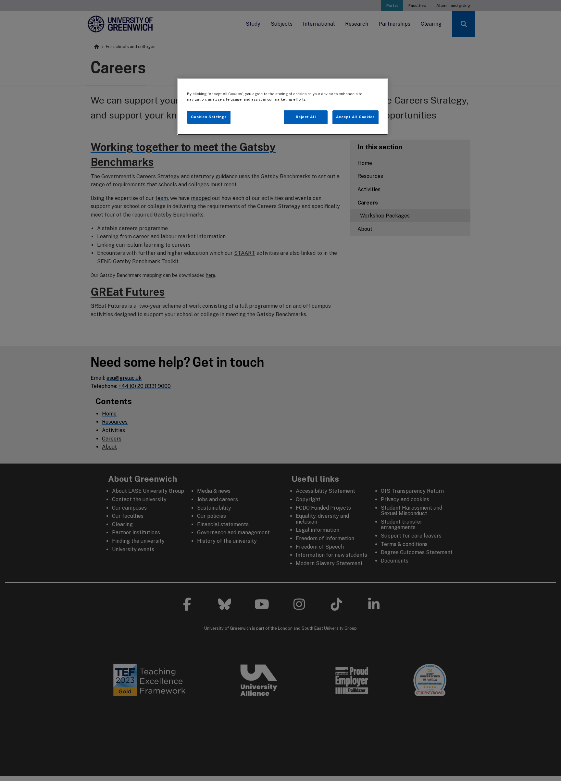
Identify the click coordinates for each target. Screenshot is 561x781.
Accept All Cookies (355, 117)
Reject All (306, 117)
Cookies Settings (209, 117)
